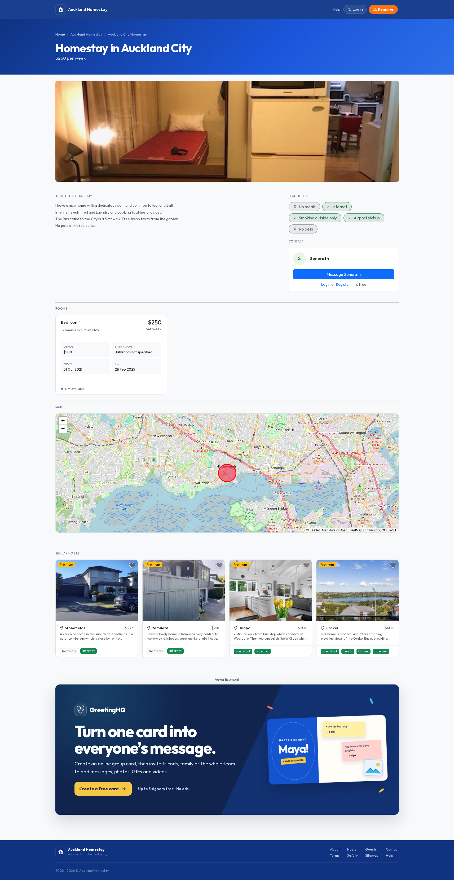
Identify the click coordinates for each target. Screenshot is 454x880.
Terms (335, 855)
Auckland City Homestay (127, 34)
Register (343, 284)
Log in (358, 9)
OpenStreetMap (351, 530)
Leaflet (314, 530)
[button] (63, 421)
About (335, 849)
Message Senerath (344, 274)
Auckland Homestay (86, 34)
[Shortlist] (132, 565)
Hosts (351, 849)
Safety (352, 855)
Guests (371, 849)
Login (325, 284)
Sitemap (371, 855)
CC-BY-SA (389, 530)
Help (389, 855)
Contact (392, 849)
